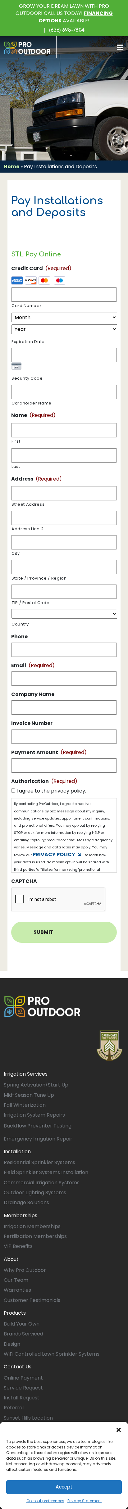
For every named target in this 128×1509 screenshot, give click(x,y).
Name (33, 415)
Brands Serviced (23, 1333)
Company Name (32, 694)
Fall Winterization (25, 1105)
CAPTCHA (24, 881)
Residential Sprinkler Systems (39, 1162)
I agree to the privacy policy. (51, 790)
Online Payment (23, 1377)
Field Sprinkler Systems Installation (46, 1172)
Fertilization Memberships (35, 1236)
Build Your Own (21, 1323)
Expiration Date (28, 342)
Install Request (21, 1397)
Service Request (23, 1387)
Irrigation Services (26, 1074)
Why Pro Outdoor (25, 1270)
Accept (64, 1487)
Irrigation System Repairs (34, 1114)
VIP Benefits (18, 1246)
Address (36, 478)
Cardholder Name (31, 403)
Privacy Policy (54, 854)
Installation (17, 1151)
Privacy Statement (84, 1500)
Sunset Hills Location (28, 1417)
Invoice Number (32, 723)
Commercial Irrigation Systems (42, 1182)
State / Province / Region (39, 578)
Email (33, 665)
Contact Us (17, 1366)
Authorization (44, 781)
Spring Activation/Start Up (36, 1084)
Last (15, 466)
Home (11, 166)
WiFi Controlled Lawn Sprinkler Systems (51, 1354)
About (11, 1259)
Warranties (17, 1290)
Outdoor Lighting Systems (35, 1192)
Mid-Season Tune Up (29, 1095)
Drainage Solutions (26, 1202)
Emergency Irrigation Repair (38, 1138)
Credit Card (41, 268)
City (15, 553)
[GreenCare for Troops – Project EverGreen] (109, 1046)
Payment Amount (49, 752)
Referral (14, 1407)
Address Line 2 (27, 529)
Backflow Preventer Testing (37, 1125)
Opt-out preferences (45, 1500)
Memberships (20, 1215)
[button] (119, 1429)
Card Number (26, 306)
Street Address (27, 504)
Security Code (27, 378)
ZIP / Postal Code (30, 603)
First (15, 441)
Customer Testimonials (32, 1300)
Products (15, 1313)
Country (20, 624)
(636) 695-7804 (67, 30)
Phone (19, 637)
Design (12, 1344)
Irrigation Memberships (32, 1226)
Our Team (16, 1280)
